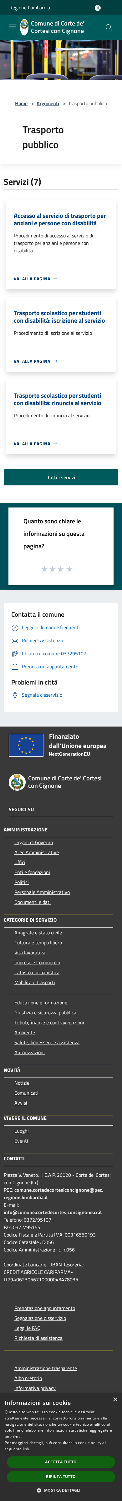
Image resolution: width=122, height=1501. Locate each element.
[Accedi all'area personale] (98, 8)
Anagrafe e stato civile (38, 932)
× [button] (115, 1399)
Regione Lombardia (29, 7)
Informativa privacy (35, 1388)
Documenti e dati (32, 902)
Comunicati (26, 1093)
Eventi (21, 1140)
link (26, 1449)
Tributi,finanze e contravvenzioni (49, 1022)
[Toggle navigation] (12, 26)
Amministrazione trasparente (45, 1368)
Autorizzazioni (29, 1052)
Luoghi (21, 1130)
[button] (60, 1490)
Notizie (21, 1083)
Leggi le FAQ (27, 1328)
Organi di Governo (33, 842)
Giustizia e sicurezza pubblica (45, 1012)
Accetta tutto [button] (61, 1462)
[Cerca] (109, 27)
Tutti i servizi (61, 477)
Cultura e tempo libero (38, 942)
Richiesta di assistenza (38, 1338)
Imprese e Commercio (37, 962)
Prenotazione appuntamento (44, 1308)
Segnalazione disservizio (40, 1318)
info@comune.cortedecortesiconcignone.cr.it (53, 1212)
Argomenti (48, 103)
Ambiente (24, 1032)
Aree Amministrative (36, 852)
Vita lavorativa (29, 952)
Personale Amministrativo (42, 892)
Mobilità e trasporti (34, 982)
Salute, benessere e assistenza (46, 1042)
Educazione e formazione (40, 1002)
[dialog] (61, 1447)
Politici (21, 882)
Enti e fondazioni (32, 872)
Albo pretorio (28, 1378)
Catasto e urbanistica (36, 972)
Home (21, 103)
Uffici (19, 862)
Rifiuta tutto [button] (61, 1476)
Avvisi (20, 1102)
